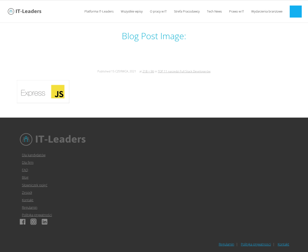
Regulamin (29, 207)
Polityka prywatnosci (256, 244)
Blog (25, 177)
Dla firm (27, 162)
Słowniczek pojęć (34, 185)
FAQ (25, 170)
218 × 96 (148, 71)
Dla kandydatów (33, 155)
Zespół (27, 192)
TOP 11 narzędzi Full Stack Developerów (184, 71)
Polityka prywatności (37, 215)
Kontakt (27, 200)
